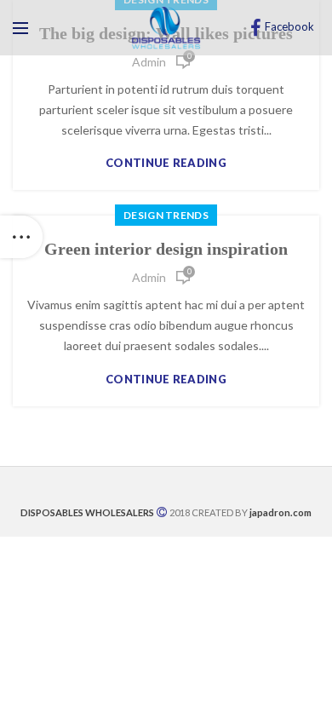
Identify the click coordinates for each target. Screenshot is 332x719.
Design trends (166, 215)
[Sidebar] (21, 237)
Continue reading (166, 163)
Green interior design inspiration (166, 248)
